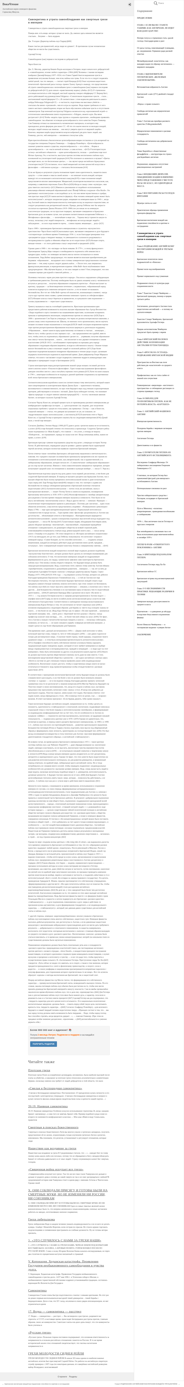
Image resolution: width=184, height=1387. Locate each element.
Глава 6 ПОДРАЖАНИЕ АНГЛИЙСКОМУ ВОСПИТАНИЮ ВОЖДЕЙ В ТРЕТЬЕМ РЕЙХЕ (155, 249)
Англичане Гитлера (145, 438)
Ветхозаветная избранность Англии (152, 87)
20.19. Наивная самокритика (48, 1106)
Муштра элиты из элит (147, 203)
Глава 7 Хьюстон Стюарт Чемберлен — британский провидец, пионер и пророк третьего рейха (154, 296)
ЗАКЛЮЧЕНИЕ (144, 634)
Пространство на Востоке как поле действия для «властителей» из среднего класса (154, 365)
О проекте (62, 1377)
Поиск (158, 3)
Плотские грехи (39, 1070)
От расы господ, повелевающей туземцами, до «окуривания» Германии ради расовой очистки (155, 51)
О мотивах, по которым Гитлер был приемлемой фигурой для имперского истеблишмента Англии (153, 478)
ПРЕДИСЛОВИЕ (144, 18)
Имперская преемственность (149, 421)
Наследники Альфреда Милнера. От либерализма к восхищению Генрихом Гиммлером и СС (153, 465)
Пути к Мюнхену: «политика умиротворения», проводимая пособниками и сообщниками (156, 511)
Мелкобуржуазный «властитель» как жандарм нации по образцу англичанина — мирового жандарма (155, 64)
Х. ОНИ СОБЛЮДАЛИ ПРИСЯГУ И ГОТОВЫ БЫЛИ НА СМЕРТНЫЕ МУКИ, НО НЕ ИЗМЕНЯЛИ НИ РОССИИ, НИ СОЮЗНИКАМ (68, 1194)
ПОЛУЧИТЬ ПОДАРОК (43, 1044)
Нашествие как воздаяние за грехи (52, 1148)
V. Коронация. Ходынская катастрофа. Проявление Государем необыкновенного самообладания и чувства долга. (66, 1265)
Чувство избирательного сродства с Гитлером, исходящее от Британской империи (152, 498)
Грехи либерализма (41, 1219)
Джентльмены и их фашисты (149, 445)
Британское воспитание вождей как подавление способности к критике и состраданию (153, 223)
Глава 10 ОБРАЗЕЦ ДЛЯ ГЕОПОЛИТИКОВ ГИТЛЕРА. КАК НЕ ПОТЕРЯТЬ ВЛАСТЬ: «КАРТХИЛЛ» (154, 401)
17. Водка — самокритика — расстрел (54, 1311)
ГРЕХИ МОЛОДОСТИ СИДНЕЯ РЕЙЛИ (56, 1353)
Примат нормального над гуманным (152, 276)
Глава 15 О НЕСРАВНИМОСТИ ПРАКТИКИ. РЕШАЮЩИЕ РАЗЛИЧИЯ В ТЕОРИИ (155, 591)
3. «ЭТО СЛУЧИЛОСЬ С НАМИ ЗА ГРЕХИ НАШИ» (64, 1240)
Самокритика (37, 1290)
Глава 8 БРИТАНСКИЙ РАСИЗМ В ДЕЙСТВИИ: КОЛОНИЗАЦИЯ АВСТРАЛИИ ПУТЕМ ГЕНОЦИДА (153, 342)
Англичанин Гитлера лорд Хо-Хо (151, 564)
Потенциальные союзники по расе (152, 488)
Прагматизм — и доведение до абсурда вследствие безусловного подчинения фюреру (154, 614)
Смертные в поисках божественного (53, 1127)
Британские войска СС (147, 571)
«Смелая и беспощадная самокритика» (55, 1088)
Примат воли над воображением (151, 269)
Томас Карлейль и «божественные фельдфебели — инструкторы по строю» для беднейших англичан (154, 154)
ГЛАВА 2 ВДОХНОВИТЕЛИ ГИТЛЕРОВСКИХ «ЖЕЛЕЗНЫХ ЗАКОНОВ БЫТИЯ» (151, 77)
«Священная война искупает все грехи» (55, 1169)
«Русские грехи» (39, 1332)
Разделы (73, 1377)
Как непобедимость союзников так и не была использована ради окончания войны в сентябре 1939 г (155, 534)
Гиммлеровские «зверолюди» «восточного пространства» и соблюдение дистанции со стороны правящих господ (155, 388)
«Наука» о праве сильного (148, 104)
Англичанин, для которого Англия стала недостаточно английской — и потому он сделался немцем (155, 309)
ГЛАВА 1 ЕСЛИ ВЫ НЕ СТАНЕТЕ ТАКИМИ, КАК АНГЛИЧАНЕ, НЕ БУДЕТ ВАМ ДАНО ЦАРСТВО (155, 28)
